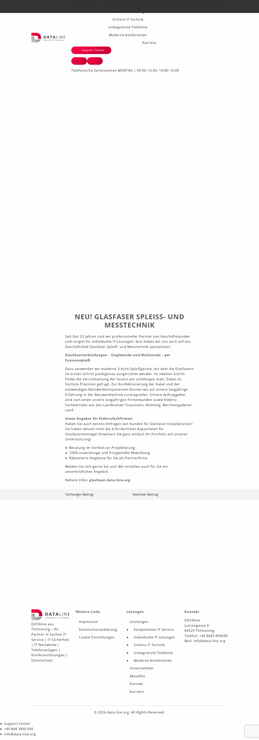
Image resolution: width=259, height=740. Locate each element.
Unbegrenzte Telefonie (128, 27)
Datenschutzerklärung (98, 629)
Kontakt (214, 4)
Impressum (88, 621)
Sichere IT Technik (128, 19)
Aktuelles (193, 4)
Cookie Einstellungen (97, 637)
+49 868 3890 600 (18, 729)
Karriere (149, 42)
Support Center (92, 50)
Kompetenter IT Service (128, 4)
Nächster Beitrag (145, 494)
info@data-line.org (20, 734)
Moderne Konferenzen (128, 35)
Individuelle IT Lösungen (128, 12)
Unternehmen (167, 4)
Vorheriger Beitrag (79, 494)
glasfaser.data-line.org (109, 480)
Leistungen (87, 4)
